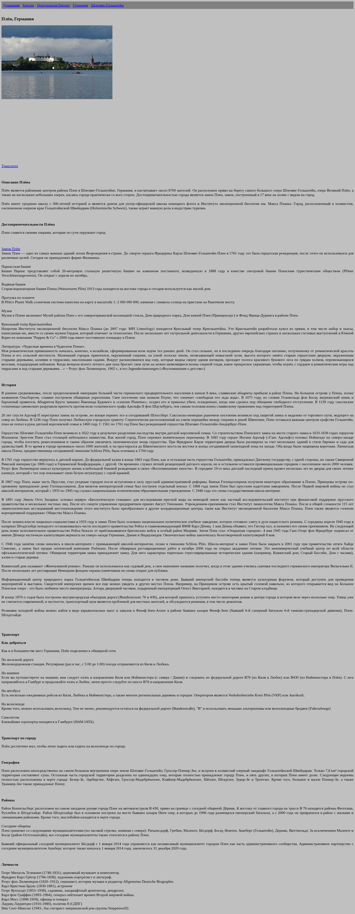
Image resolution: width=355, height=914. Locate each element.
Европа (28, 5)
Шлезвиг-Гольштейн (107, 5)
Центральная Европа (53, 5)
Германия (80, 5)
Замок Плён (10, 249)
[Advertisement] (112, 134)
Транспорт (9, 166)
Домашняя (11, 5)
